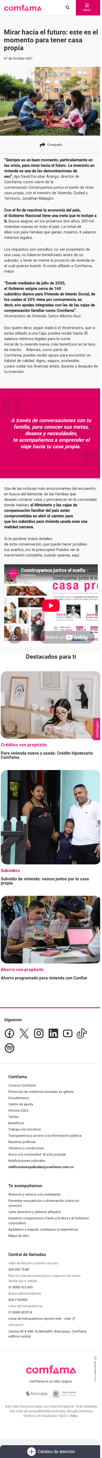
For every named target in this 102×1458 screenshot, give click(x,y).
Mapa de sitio (18, 1236)
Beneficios (16, 1123)
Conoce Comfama (22, 1085)
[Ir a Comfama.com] (51, 1372)
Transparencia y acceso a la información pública (44, 1136)
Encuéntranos (18, 1098)
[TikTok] (82, 1033)
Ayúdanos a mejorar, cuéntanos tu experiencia (43, 1229)
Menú (86, 10)
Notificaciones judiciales (27, 1161)
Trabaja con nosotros (24, 1129)
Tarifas (13, 1117)
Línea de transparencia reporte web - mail (39, 1319)
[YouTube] (67, 1033)
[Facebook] (9, 1033)
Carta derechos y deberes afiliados (34, 1212)
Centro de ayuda (20, 1104)
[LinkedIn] (53, 1033)
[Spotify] (9, 1048)
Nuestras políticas (22, 1142)
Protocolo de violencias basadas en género (41, 1092)
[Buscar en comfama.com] (66, 7)
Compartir (54, 145)
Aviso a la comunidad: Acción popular (37, 1154)
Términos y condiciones (26, 1148)
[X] (24, 1033)
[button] (23, 8)
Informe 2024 (18, 1110)
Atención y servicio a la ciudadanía (34, 1194)
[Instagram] (38, 1033)
